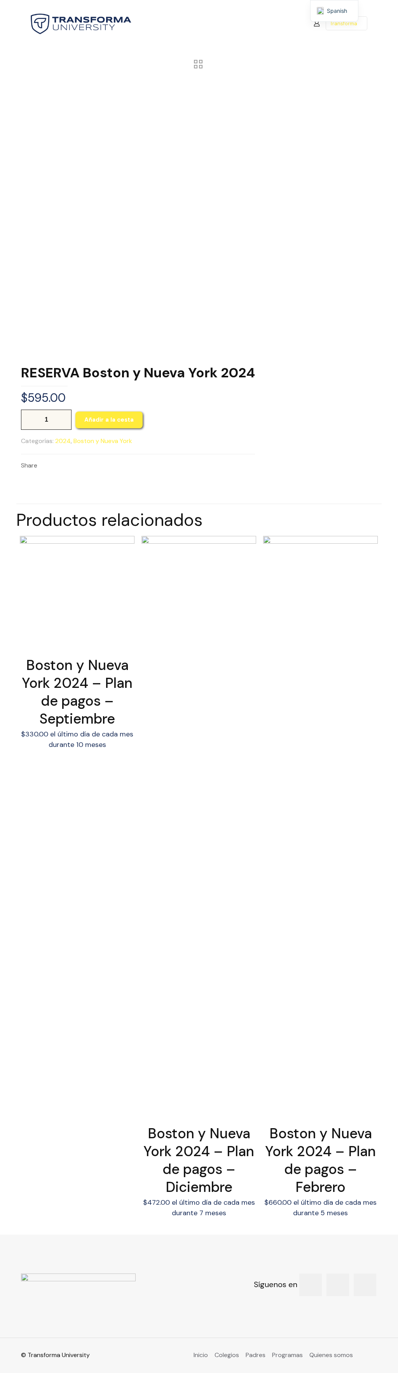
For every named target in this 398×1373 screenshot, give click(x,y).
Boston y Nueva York (102, 441)
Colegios (227, 1355)
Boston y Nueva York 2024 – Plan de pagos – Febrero (320, 1160)
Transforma (343, 23)
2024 (63, 441)
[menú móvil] (289, 23)
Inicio (201, 1355)
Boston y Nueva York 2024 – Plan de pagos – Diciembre (198, 1160)
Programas (287, 1355)
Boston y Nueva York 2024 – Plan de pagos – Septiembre (77, 692)
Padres (255, 1355)
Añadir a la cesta (109, 420)
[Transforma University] (81, 23)
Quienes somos (331, 1355)
